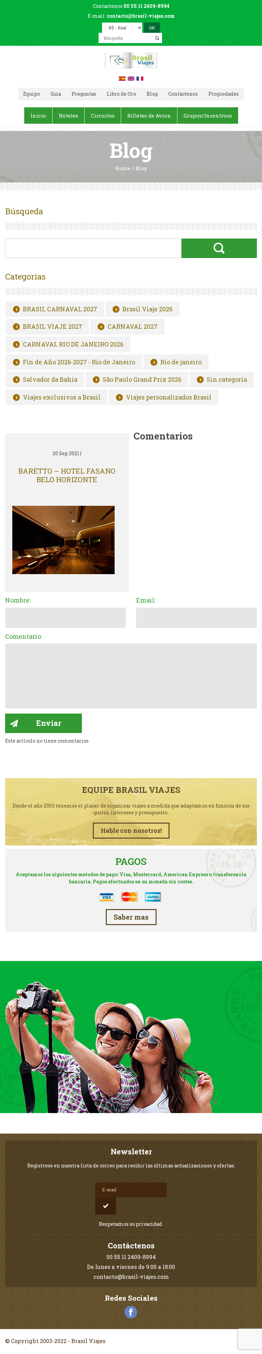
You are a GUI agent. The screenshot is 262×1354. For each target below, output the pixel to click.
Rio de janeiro (181, 362)
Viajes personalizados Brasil (169, 397)
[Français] (139, 78)
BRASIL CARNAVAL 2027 (60, 309)
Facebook (131, 1312)
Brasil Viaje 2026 (147, 309)
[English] (131, 78)
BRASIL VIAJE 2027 (52, 326)
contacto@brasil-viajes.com (141, 16)
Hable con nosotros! (131, 830)
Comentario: (23, 636)
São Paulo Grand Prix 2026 (142, 379)
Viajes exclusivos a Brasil (62, 397)
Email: (146, 600)
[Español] (122, 78)
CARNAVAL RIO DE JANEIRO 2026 (73, 344)
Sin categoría (227, 379)
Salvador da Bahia (50, 379)
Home (122, 169)
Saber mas (131, 916)
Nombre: (17, 600)
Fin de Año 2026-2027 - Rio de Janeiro (79, 362)
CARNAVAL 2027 (132, 326)
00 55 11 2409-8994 (146, 6)
